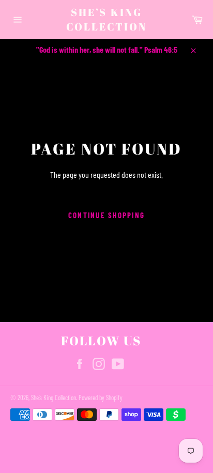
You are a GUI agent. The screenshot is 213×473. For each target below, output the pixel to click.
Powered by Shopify (101, 397)
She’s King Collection (106, 19)
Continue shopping (106, 215)
